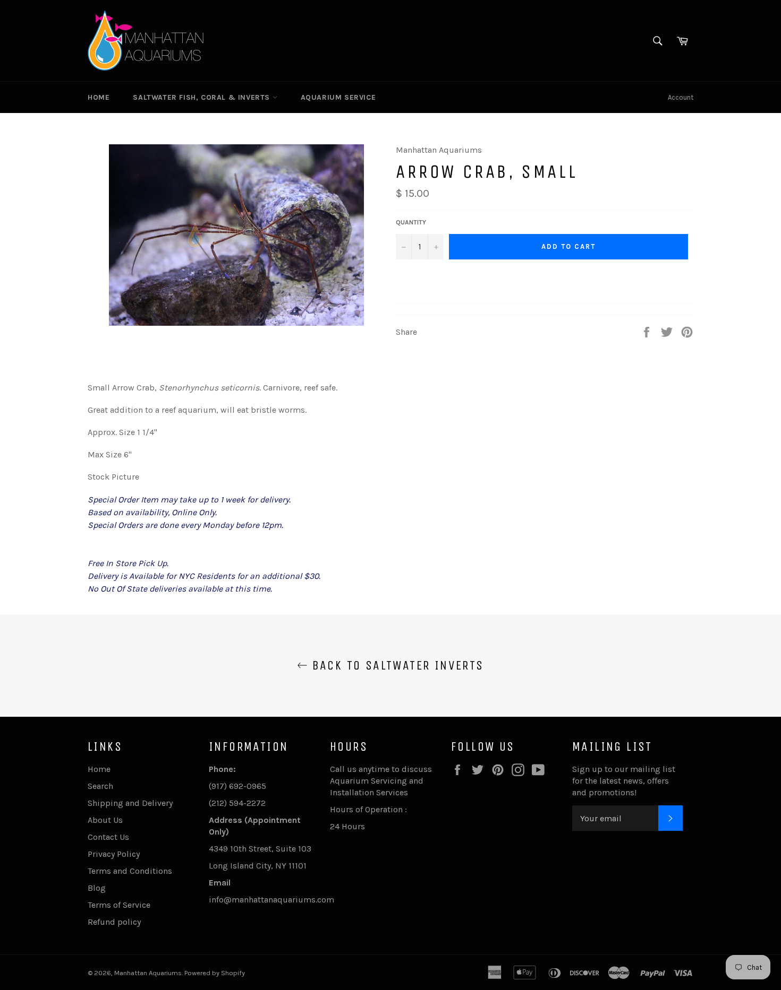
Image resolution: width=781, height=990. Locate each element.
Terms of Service (119, 905)
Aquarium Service (338, 97)
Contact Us (108, 837)
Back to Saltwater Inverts (395, 665)
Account (680, 97)
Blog (97, 888)
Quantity (411, 222)
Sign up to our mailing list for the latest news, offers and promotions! (623, 780)
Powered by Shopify (214, 973)
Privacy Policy (114, 854)
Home (98, 97)
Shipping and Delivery (130, 803)
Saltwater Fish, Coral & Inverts (202, 97)
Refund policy (114, 922)
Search (100, 786)
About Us (105, 820)
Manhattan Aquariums (148, 973)
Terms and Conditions (130, 871)
